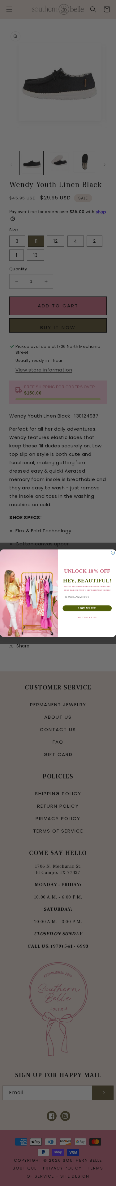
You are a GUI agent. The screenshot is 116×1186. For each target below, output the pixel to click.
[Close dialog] (113, 552)
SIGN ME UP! (87, 608)
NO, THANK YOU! (87, 617)
